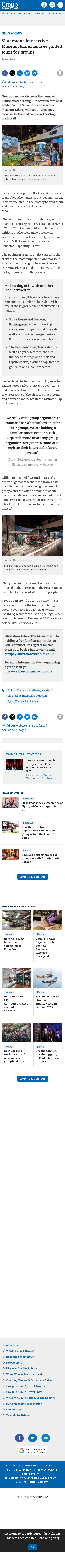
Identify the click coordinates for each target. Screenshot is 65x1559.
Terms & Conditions (20, 1469)
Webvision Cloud (40, 1496)
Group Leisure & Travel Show (24, 1392)
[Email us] (45, 1438)
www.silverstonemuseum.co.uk (30, 671)
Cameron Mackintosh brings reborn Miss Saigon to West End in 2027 (40, 765)
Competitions (14, 1409)
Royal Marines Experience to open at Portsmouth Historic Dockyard (46, 947)
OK (32, 1547)
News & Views (12, 33)
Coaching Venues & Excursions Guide (29, 1380)
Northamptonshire (40, 690)
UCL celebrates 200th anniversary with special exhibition (16, 1003)
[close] (35, 70)
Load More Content (32, 876)
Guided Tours (16, 690)
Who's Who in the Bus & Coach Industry (30, 1397)
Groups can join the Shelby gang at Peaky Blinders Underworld (48, 1056)
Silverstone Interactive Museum (27, 695)
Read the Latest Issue (20, 1356)
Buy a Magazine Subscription (24, 1403)
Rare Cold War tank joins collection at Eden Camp (14, 944)
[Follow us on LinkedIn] (32, 1438)
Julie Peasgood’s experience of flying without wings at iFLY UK (42, 806)
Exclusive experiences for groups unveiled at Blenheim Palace (41, 858)
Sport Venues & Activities (23, 701)
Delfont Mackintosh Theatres (39, 777)
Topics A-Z (48, 1465)
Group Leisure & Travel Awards (25, 1386)
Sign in (17, 65)
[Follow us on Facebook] (19, 1438)
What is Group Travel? (20, 1350)
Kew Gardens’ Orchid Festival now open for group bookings (14, 1056)
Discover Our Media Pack (21, 1368)
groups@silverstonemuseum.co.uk (29, 654)
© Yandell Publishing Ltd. (32, 1482)
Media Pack (24, 13)
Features (28, 798)
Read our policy (48, 1538)
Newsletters (14, 1362)
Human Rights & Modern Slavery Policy (30, 1478)
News (26, 850)
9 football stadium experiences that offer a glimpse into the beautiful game (39, 832)
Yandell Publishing (18, 1415)
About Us (10, 13)
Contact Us (39, 13)
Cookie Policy (30, 1474)
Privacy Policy (45, 1469)
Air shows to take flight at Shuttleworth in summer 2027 (47, 1001)
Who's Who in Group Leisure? (24, 1374)
